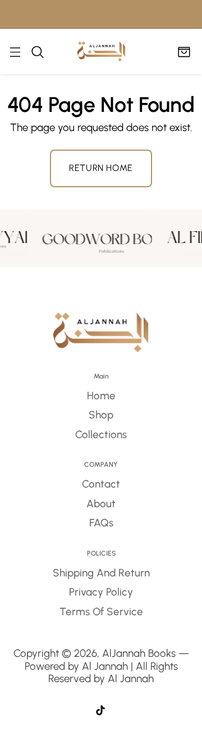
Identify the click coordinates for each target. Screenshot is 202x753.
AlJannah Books (139, 653)
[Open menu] (14, 51)
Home (101, 395)
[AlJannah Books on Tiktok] (100, 712)
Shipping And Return (101, 572)
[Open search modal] (37, 51)
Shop (101, 414)
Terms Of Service (101, 611)
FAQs (101, 522)
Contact (101, 483)
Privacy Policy (101, 591)
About (101, 503)
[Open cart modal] (183, 51)
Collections (101, 434)
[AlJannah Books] (101, 51)
